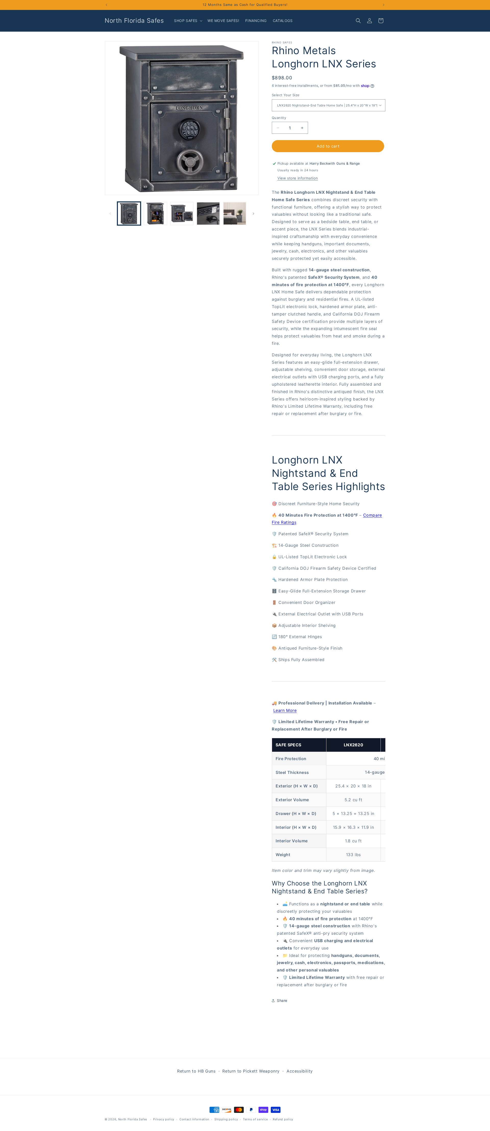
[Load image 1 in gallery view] (129, 213)
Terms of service (255, 1119)
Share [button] (282, 1000)
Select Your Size (285, 95)
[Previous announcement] (106, 5)
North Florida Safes (132, 1119)
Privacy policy (163, 1119)
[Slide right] (253, 213)
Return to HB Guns (196, 1071)
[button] (187, 20)
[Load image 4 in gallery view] (208, 213)
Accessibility (300, 1071)
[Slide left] (110, 213)
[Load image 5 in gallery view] (235, 213)
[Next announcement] (383, 5)
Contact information (194, 1119)
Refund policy (283, 1119)
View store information (297, 178)
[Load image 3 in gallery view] (182, 213)
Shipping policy (226, 1119)
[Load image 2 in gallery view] (155, 213)
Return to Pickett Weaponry (251, 1071)
